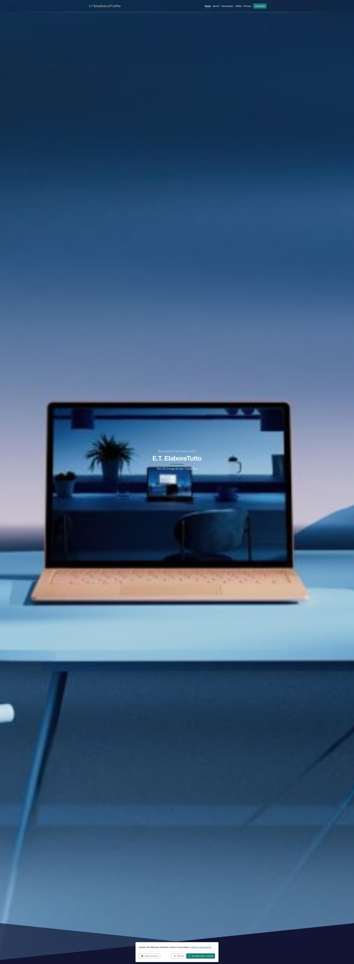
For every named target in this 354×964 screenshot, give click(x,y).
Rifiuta (180, 955)
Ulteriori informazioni (201, 947)
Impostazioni (151, 955)
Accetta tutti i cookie (202, 955)
